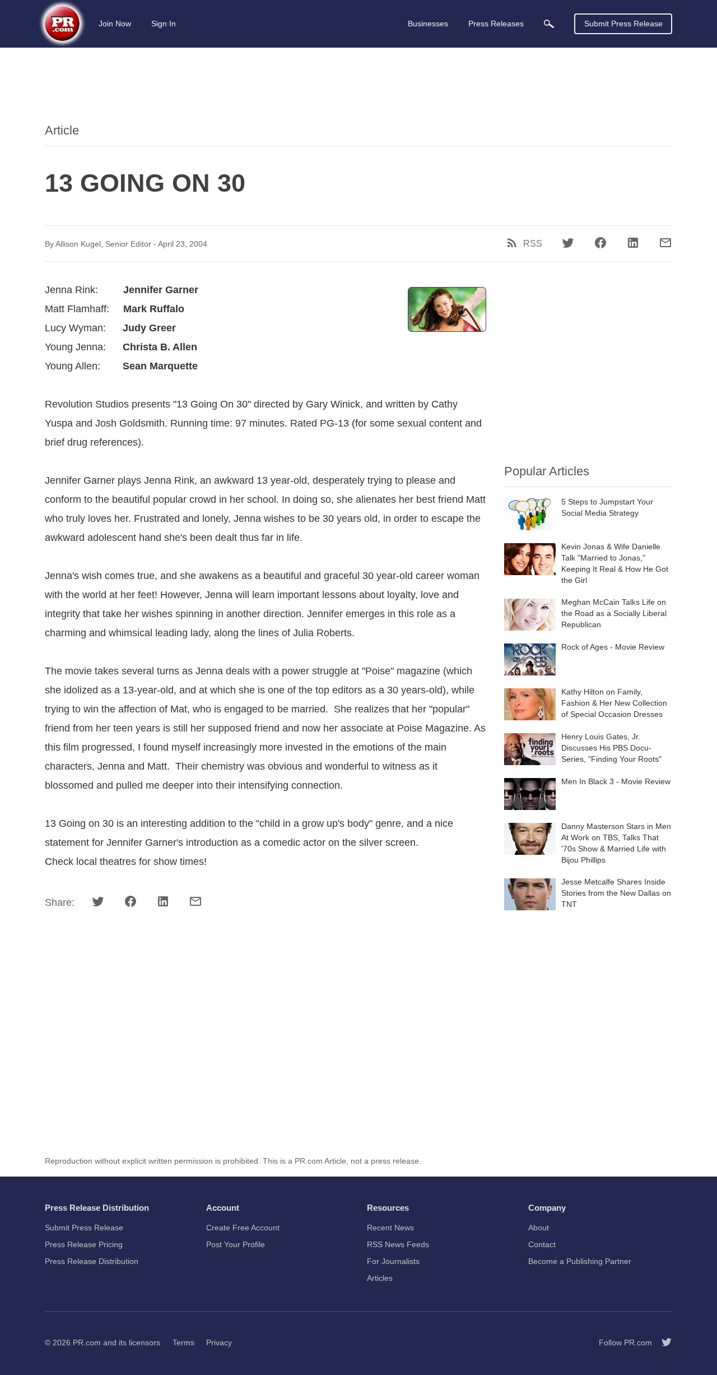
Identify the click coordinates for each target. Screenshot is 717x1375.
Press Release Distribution (91, 1261)
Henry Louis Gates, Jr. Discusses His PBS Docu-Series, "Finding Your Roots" (611, 747)
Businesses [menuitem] (428, 23)
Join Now (115, 23)
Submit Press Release (623, 23)
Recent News (390, 1227)
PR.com (87, 1342)
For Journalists (393, 1261)
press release (395, 1160)
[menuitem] (549, 24)
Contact (542, 1244)
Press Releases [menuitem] (496, 23)
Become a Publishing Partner (579, 1261)
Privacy (219, 1342)
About (538, 1227)
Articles (380, 1278)
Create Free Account (243, 1227)
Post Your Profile (235, 1244)
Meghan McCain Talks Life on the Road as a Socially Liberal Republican (614, 613)
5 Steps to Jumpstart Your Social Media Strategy (607, 507)
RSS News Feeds (398, 1244)
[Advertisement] (358, 87)
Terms (183, 1342)
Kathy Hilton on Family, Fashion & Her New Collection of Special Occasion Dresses (614, 703)
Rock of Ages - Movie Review (612, 646)
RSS (532, 243)
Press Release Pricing (84, 1244)
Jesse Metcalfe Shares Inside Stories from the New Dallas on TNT (616, 893)
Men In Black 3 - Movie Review (616, 781)
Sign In (163, 23)
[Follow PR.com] (662, 1342)
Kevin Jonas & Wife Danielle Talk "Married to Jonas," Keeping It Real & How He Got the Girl (614, 563)
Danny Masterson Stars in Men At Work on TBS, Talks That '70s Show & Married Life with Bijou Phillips (616, 843)
